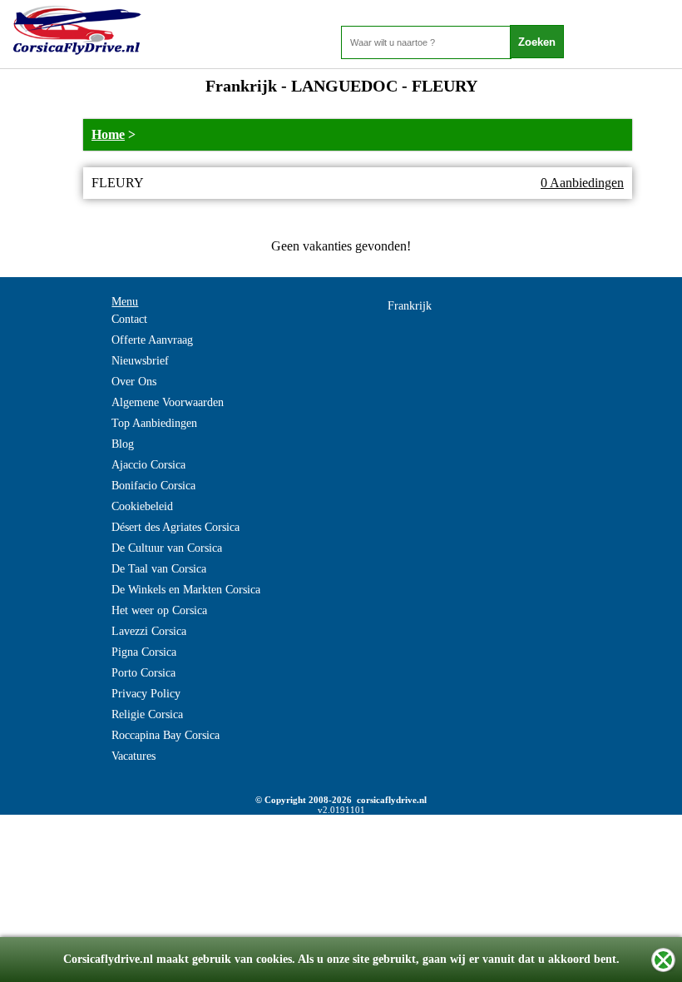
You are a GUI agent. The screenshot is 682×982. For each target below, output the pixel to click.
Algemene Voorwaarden (167, 402)
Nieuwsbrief (140, 361)
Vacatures (133, 756)
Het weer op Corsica (159, 610)
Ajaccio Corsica (148, 465)
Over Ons (133, 381)
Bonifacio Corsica (153, 485)
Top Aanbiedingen (154, 423)
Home (108, 134)
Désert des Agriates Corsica (175, 527)
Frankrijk (410, 306)
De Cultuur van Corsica (166, 548)
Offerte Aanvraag (152, 340)
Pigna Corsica (143, 652)
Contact (129, 319)
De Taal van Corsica (158, 569)
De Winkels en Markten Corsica (185, 589)
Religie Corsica (147, 714)
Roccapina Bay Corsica (165, 735)
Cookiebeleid (142, 506)
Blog (122, 444)
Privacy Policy (145, 693)
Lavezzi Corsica (148, 631)
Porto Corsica (143, 673)
